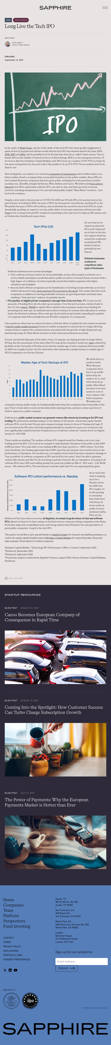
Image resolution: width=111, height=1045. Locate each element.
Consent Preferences (16, 960)
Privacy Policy (12, 946)
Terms (7, 942)
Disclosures (10, 951)
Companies (13, 905)
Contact (8, 938)
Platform (11, 916)
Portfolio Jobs (12, 955)
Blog (8, 20)
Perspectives (14, 921)
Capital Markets (21, 20)
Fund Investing (16, 927)
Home (8, 900)
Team (8, 911)
